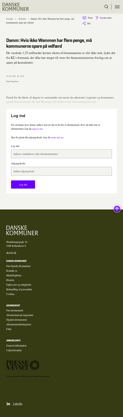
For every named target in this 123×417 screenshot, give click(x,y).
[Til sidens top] (117, 209)
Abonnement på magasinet (19, 315)
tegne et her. (37, 128)
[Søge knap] (106, 6)
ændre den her (57, 137)
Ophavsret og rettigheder (18, 284)
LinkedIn (17, 403)
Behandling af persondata (19, 289)
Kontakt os (11, 270)
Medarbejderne (13, 275)
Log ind (23, 184)
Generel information (16, 345)
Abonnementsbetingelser (18, 324)
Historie (10, 280)
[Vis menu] (117, 6)
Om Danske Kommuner (18, 266)
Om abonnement (14, 310)
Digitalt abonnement (16, 319)
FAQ (8, 329)
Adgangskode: (18, 163)
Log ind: (15, 146)
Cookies (10, 294)
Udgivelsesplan (14, 350)
